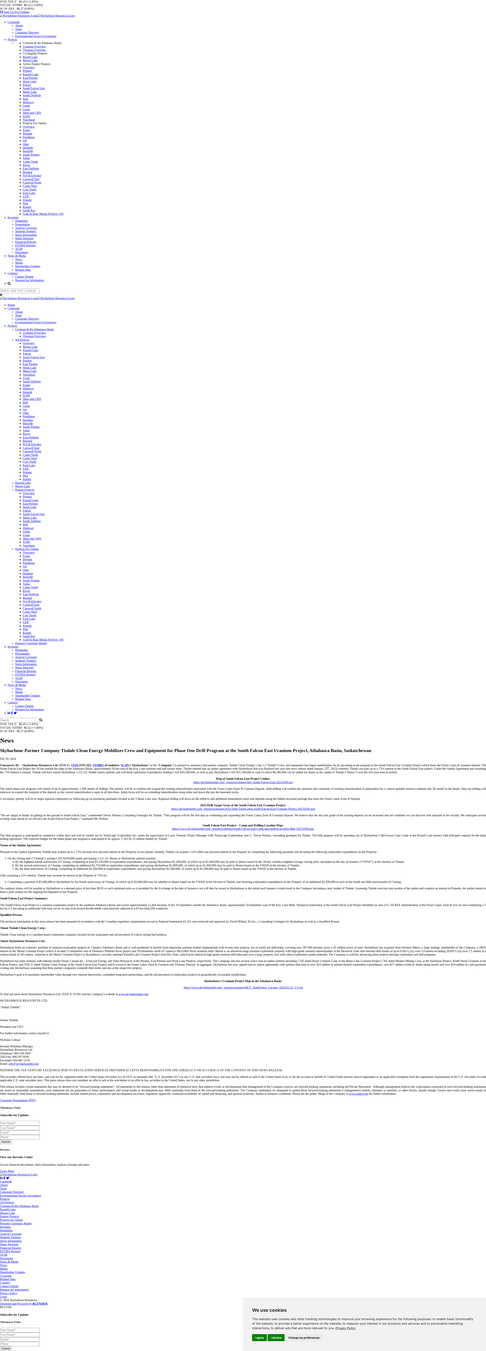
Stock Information (26, 235)
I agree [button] (259, 1337)
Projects (12, 39)
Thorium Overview (34, 50)
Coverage (6, 1275)
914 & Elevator (32, 175)
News (18, 259)
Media (19, 262)
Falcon (27, 84)
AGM (18, 248)
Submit (6, 1141)
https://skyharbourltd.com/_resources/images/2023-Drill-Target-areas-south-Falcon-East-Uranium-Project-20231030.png (243, 808)
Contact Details (24, 276)
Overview (29, 67)
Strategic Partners (25, 231)
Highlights (21, 220)
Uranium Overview (34, 46)
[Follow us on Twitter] (15, 713)
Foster (26, 130)
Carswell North (32, 182)
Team (18, 29)
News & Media (17, 255)
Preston (27, 70)
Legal (3, 1296)
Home (11, 305)
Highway (28, 102)
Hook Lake (29, 81)
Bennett (27, 133)
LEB (26, 196)
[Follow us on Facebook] (12, 713)
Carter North (30, 161)
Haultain (28, 147)
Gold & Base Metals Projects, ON (43, 213)
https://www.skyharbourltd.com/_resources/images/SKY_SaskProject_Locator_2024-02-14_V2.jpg (243, 987)
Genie (26, 105)
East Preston (30, 77)
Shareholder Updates (27, 266)
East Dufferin (31, 168)
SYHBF (98, 765)
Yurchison (29, 119)
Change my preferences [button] (304, 1337)
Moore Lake (30, 60)
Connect (13, 273)
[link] (345, 1328)
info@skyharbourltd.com (24, 1063)
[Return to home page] (37, 15)
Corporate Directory (27, 32)
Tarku (26, 158)
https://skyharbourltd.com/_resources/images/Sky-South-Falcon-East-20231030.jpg (243, 782)
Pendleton (29, 137)
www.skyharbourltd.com (133, 994)
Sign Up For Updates (16, 12)
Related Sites (23, 269)
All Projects (22, 339)
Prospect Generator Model (31, 643)
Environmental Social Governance (35, 36)
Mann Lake (30, 92)
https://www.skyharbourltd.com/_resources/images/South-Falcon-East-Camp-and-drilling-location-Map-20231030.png (243, 828)
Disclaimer (21, 252)
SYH (74, 765)
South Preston (31, 154)
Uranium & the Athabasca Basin (34, 329)
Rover (26, 165)
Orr (25, 140)
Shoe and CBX (32, 112)
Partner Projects (24, 489)
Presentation (22, 224)
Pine (25, 203)
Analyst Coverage (26, 227)
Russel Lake (30, 57)
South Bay (29, 210)
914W (26, 116)
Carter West (30, 186)
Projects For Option (27, 549)
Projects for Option (11, 1219)
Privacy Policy (345, 1328)
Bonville (28, 151)
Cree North (29, 189)
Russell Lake (30, 74)
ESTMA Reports (25, 245)
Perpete (27, 200)
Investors (13, 217)
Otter (26, 144)
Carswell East (31, 179)
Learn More (7, 1171)
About (19, 25)
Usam (26, 109)
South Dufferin (32, 95)
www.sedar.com (358, 1093)
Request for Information (29, 280)
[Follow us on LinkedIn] (9, 713)
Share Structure (24, 238)
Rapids (27, 207)
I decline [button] (276, 1337)
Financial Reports (25, 242)
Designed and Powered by (24, 1303)
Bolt (25, 99)
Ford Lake (29, 193)
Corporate (14, 22)
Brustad (27, 172)
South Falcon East (34, 88)
